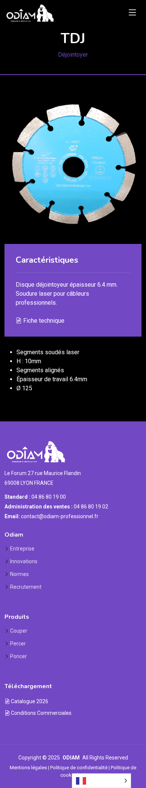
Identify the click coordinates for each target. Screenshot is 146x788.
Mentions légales (28, 767)
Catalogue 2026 (29, 701)
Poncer (18, 656)
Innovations (23, 561)
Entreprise (22, 548)
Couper (18, 630)
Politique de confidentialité (78, 767)
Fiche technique (43, 320)
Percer (18, 643)
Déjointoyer (73, 54)
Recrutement (26, 586)
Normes (19, 574)
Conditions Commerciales (41, 713)
